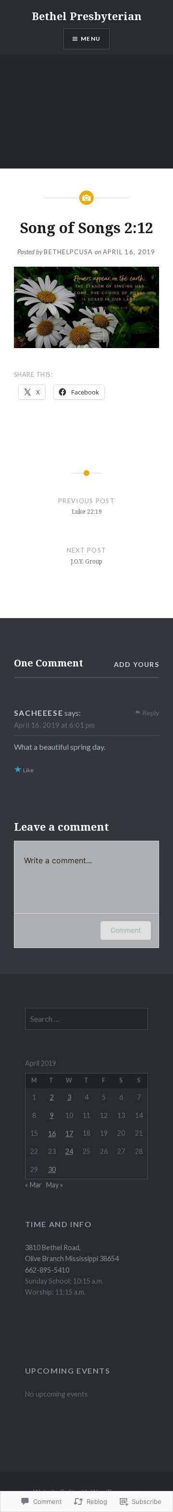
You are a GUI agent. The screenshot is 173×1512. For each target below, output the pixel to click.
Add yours (137, 664)
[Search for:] (86, 1019)
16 (52, 1133)
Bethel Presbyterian (87, 16)
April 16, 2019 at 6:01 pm (54, 725)
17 (69, 1133)
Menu (90, 38)
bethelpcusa (68, 252)
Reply (150, 713)
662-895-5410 (47, 1270)
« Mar (33, 1185)
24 (69, 1151)
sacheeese (38, 712)
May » (54, 1185)
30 (52, 1169)
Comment (126, 930)
